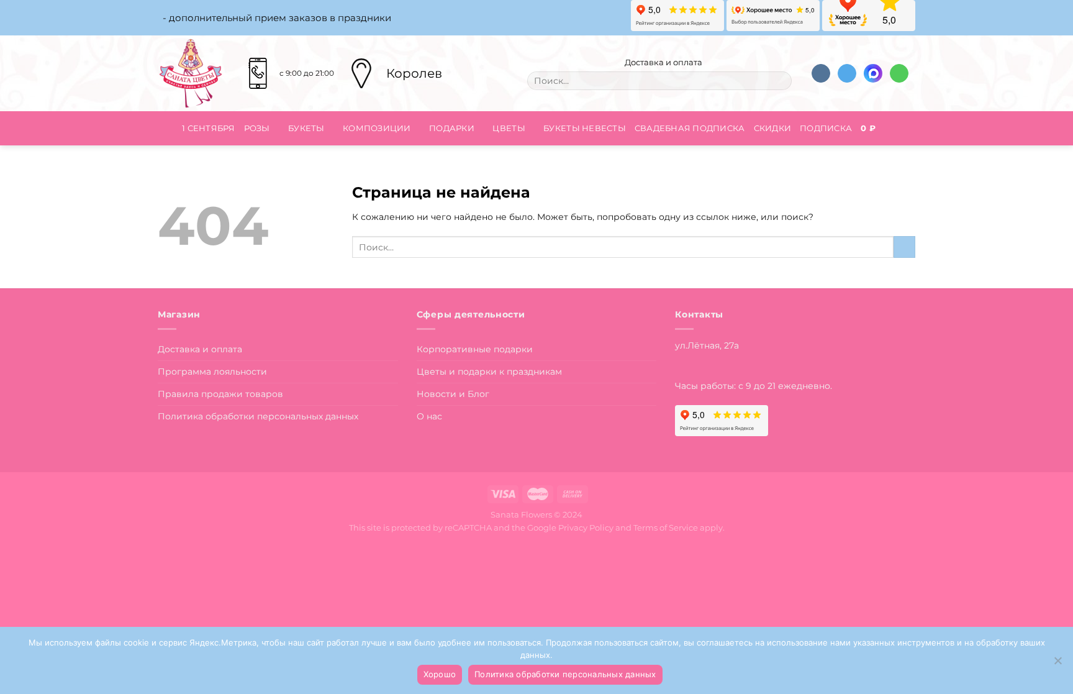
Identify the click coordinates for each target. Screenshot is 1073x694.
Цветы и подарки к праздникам (489, 371)
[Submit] (779, 81)
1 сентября (208, 128)
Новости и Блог (453, 394)
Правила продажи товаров (220, 394)
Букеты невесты (584, 128)
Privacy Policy (585, 527)
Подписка (826, 128)
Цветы (508, 128)
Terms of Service (665, 527)
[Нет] (1057, 664)
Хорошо (439, 674)
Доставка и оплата (662, 62)
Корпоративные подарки (475, 349)
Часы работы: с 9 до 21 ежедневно (752, 385)
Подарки (451, 128)
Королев (414, 73)
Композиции (377, 128)
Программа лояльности (212, 371)
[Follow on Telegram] (847, 73)
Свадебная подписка (690, 128)
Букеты (306, 128)
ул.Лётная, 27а (707, 345)
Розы (257, 128)
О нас (429, 416)
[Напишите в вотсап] (899, 73)
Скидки (773, 128)
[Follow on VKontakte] (821, 73)
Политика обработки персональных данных (258, 416)
